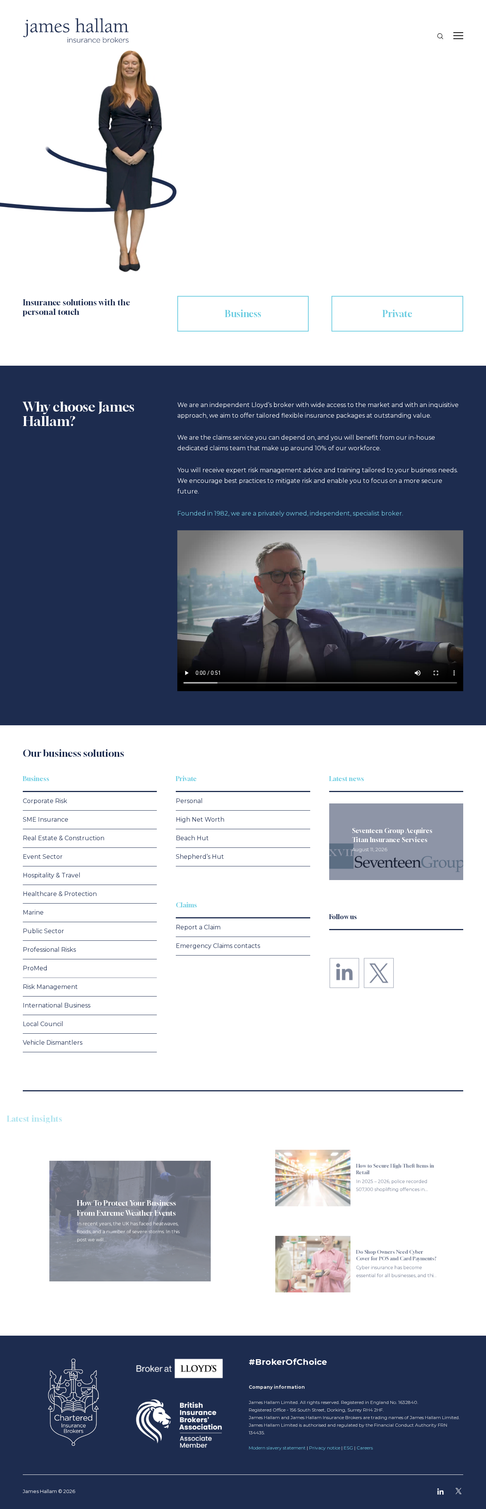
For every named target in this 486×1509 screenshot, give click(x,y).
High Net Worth (200, 819)
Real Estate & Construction (63, 838)
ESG (348, 1448)
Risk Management (50, 986)
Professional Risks (49, 949)
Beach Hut (192, 838)
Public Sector (43, 931)
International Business (56, 1005)
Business (36, 779)
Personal (189, 801)
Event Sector (43, 856)
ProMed (35, 968)
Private (186, 779)
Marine (33, 912)
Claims (186, 905)
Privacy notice (324, 1448)
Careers (365, 1448)
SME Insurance (45, 819)
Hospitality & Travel (51, 875)
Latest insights (50, 1119)
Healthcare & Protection (60, 894)
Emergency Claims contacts (218, 945)
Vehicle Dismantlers (52, 1042)
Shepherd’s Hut (200, 856)
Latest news (346, 779)
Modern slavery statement (277, 1448)
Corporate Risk (45, 801)
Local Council (43, 1024)
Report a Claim (198, 927)
